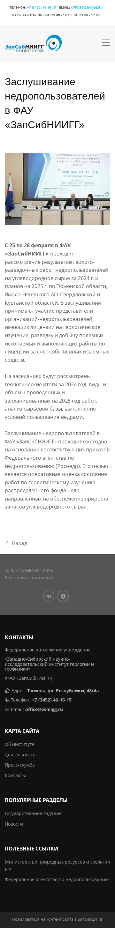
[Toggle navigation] (106, 43)
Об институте (19, 744)
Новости (14, 824)
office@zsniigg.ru (87, 7)
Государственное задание (33, 813)
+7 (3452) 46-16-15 (41, 7)
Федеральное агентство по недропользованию (57, 879)
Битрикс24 (87, 919)
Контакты (15, 775)
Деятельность (20, 755)
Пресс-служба (20, 765)
